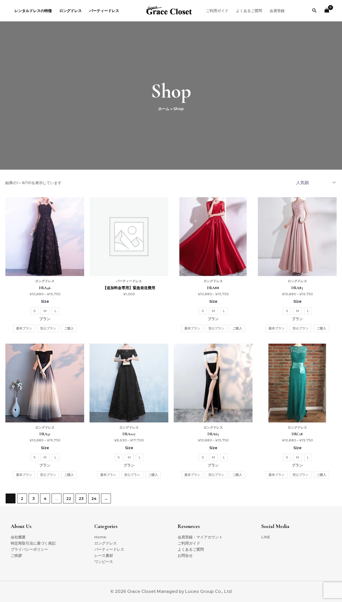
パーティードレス (104, 10)
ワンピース (103, 561)
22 (68, 498)
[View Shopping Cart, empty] (326, 10)
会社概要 (18, 537)
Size (45, 301)
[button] (314, 10)
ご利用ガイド (217, 10)
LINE (265, 537)
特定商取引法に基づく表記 (33, 543)
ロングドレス (70, 10)
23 (81, 498)
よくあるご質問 (249, 10)
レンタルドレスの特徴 (33, 10)
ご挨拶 (16, 555)
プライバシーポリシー (29, 549)
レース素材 (103, 555)
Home (100, 537)
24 (93, 498)
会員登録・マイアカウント (200, 537)
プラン (44, 318)
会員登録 (277, 10)
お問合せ (185, 555)
